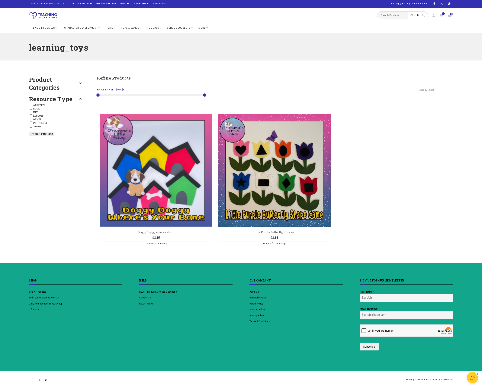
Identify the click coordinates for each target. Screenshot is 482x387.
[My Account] (433, 15)
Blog (65, 4)
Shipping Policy (257, 309)
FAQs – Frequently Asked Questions (158, 292)
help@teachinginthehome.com (411, 3)
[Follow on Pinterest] (449, 4)
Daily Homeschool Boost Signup (149, 4)
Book (36, 108)
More (202, 28)
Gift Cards (34, 309)
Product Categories (44, 83)
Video (37, 126)
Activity (39, 104)
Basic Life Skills (44, 28)
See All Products (37, 292)
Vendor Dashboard (106, 4)
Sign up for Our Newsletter (45, 4)
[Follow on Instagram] (441, 4)
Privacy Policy (256, 315)
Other (37, 119)
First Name (367, 292)
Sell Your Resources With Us (44, 297)
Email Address (369, 309)
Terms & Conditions (259, 321)
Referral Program (258, 297)
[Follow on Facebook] (434, 4)
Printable (40, 122)
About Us (254, 292)
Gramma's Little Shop (156, 243)
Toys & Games (130, 28)
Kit (35, 112)
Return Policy (146, 303)
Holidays (153, 28)
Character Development (81, 28)
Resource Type (50, 99)
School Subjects (178, 28)
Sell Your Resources (82, 4)
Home (109, 28)
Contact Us (145, 297)
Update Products (42, 133)
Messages (124, 4)
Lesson (38, 115)
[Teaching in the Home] (43, 15)
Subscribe (369, 346)
